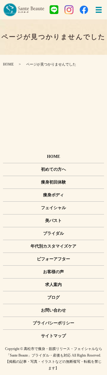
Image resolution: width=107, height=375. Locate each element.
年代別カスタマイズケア (53, 246)
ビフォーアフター (53, 259)
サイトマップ (53, 336)
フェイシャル (53, 208)
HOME (8, 64)
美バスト (53, 220)
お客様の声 (53, 272)
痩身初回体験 (53, 182)
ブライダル (53, 233)
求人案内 (53, 284)
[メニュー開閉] (99, 10)
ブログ (53, 297)
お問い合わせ (53, 310)
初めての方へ (53, 169)
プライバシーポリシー (53, 323)
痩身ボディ (53, 195)
